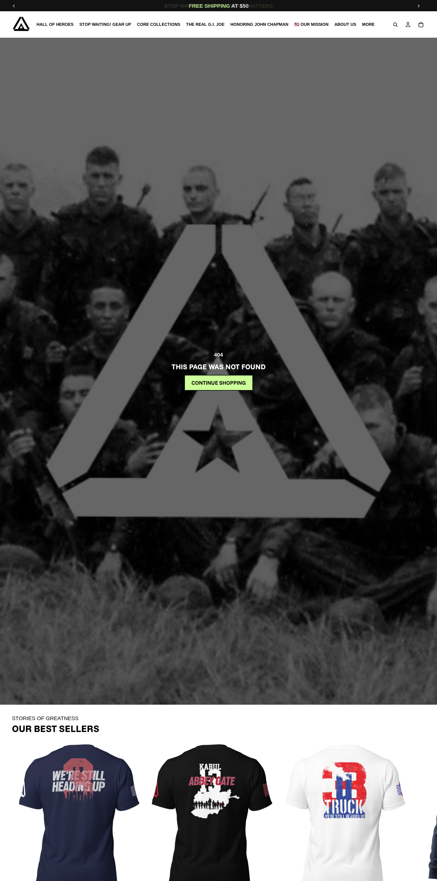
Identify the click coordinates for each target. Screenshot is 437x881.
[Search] (395, 24)
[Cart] (420, 24)
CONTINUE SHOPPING (218, 382)
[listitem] (368, 24)
